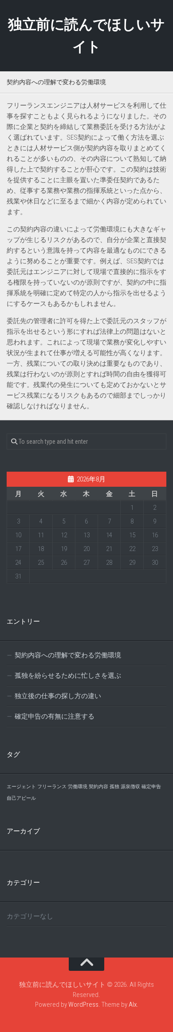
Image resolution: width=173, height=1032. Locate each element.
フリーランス (52, 787)
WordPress (83, 1005)
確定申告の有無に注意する (54, 716)
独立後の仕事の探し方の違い (58, 696)
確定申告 (151, 787)
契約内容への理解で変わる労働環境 (68, 655)
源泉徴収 (130, 787)
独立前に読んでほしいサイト (86, 35)
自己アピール (21, 798)
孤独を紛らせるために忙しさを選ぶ (68, 676)
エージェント (21, 787)
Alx (133, 1005)
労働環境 (77, 787)
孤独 (114, 787)
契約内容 (98, 787)
